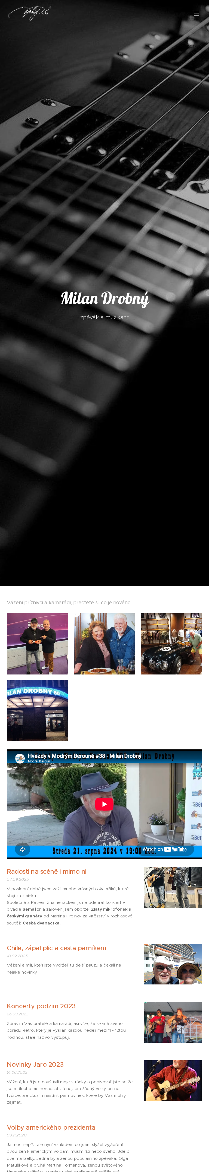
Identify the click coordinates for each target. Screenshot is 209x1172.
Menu (196, 13)
